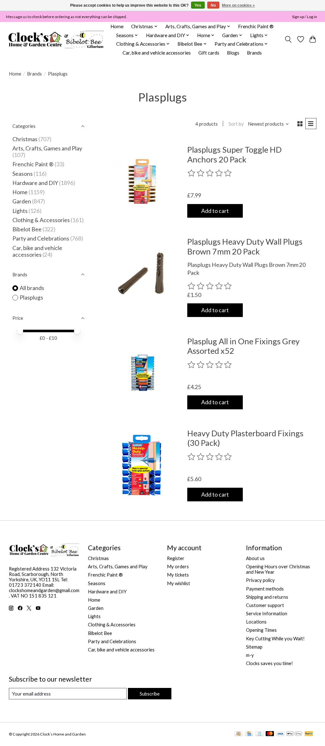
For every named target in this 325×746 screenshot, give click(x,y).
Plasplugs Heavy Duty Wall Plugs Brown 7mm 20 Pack (244, 246)
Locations (256, 621)
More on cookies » (238, 5)
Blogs (233, 53)
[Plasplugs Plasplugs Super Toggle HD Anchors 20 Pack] (142, 181)
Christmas (24, 139)
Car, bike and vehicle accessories (157, 53)
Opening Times (261, 630)
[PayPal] (309, 734)
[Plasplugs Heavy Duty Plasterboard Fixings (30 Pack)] (142, 465)
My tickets (178, 575)
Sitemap (254, 647)
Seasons (23, 173)
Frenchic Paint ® (256, 26)
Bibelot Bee (27, 229)
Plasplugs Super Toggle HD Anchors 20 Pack (234, 154)
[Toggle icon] (288, 39)
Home (116, 26)
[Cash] (238, 734)
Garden (21, 201)
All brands (32, 288)
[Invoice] (259, 734)
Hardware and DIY (35, 183)
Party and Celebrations (40, 238)
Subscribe (150, 693)
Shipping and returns (267, 597)
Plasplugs (31, 297)
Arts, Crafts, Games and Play (47, 148)
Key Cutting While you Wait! (275, 638)
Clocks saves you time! (269, 663)
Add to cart (215, 211)
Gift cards (208, 53)
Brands (254, 53)
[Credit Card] (249, 734)
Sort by (236, 124)
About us (255, 558)
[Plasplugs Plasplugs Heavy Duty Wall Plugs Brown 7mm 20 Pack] (142, 273)
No (213, 5)
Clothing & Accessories (41, 220)
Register (175, 558)
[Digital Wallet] (294, 734)
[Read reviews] (210, 173)
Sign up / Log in (304, 16)
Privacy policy (260, 580)
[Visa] (280, 734)
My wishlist (178, 583)
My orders (178, 566)
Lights (20, 211)
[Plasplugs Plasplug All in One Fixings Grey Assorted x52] (142, 372)
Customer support (265, 605)
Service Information (266, 613)
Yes (198, 5)
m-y (250, 655)
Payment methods (265, 588)
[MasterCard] (270, 734)
